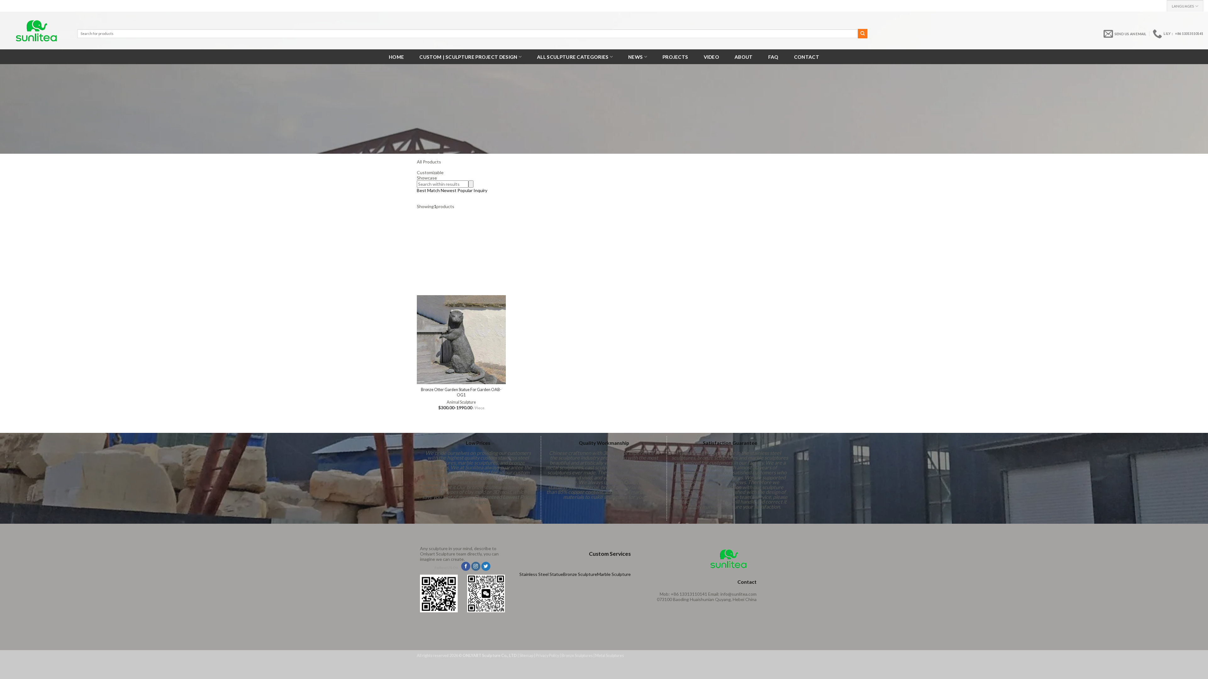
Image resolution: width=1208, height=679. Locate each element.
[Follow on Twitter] (485, 566)
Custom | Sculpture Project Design (468, 57)
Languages (1183, 6)
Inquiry (480, 190)
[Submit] (862, 33)
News (635, 57)
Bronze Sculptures (577, 655)
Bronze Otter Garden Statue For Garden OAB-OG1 (461, 392)
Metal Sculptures (609, 655)
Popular (465, 190)
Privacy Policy (547, 655)
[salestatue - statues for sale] (36, 30)
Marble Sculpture (614, 574)
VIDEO (711, 57)
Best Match (428, 190)
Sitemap (526, 655)
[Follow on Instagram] (475, 566)
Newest (448, 190)
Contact (806, 57)
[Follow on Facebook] (465, 566)
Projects (675, 57)
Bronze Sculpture (580, 574)
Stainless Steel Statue (541, 574)
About (744, 57)
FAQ (773, 57)
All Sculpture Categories (572, 57)
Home (396, 57)
